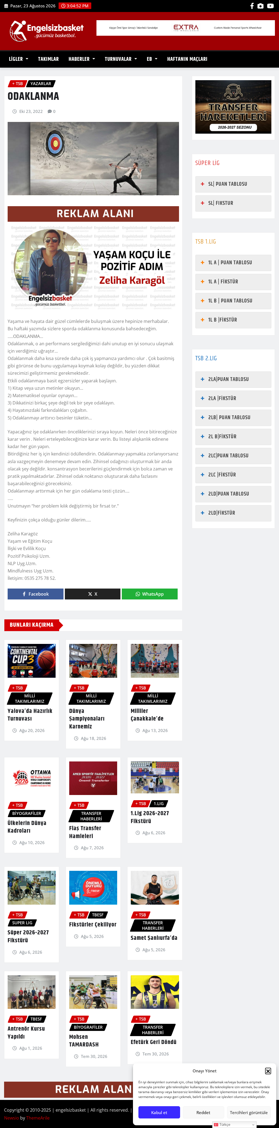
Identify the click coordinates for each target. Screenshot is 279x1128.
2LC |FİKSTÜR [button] (222, 475)
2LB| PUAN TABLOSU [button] (229, 417)
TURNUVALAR (119, 59)
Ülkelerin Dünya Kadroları (27, 827)
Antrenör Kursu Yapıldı (26, 1033)
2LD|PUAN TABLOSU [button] (228, 494)
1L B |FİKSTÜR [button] (222, 320)
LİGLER (16, 59)
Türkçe (224, 1125)
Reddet (203, 1112)
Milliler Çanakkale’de (147, 715)
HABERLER (80, 59)
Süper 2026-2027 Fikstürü (28, 936)
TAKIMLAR (48, 59)
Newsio (11, 1118)
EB (150, 59)
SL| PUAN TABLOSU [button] (227, 184)
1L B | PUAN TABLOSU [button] (230, 301)
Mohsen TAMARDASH (84, 1041)
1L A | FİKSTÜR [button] (223, 282)
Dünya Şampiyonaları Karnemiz (87, 719)
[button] (268, 1070)
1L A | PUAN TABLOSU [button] (230, 263)
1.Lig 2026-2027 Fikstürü (150, 817)
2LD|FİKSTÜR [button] (221, 513)
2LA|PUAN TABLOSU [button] (228, 379)
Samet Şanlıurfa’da (154, 938)
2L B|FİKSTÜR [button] (222, 437)
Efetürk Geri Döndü (154, 1042)
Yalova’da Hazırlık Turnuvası (30, 715)
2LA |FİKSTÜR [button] (222, 398)
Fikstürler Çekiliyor (93, 924)
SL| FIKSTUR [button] (220, 203)
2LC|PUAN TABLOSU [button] (228, 456)
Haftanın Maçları (187, 59)
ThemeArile (38, 1118)
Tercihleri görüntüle (249, 1112)
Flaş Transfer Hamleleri (85, 832)
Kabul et (159, 1112)
